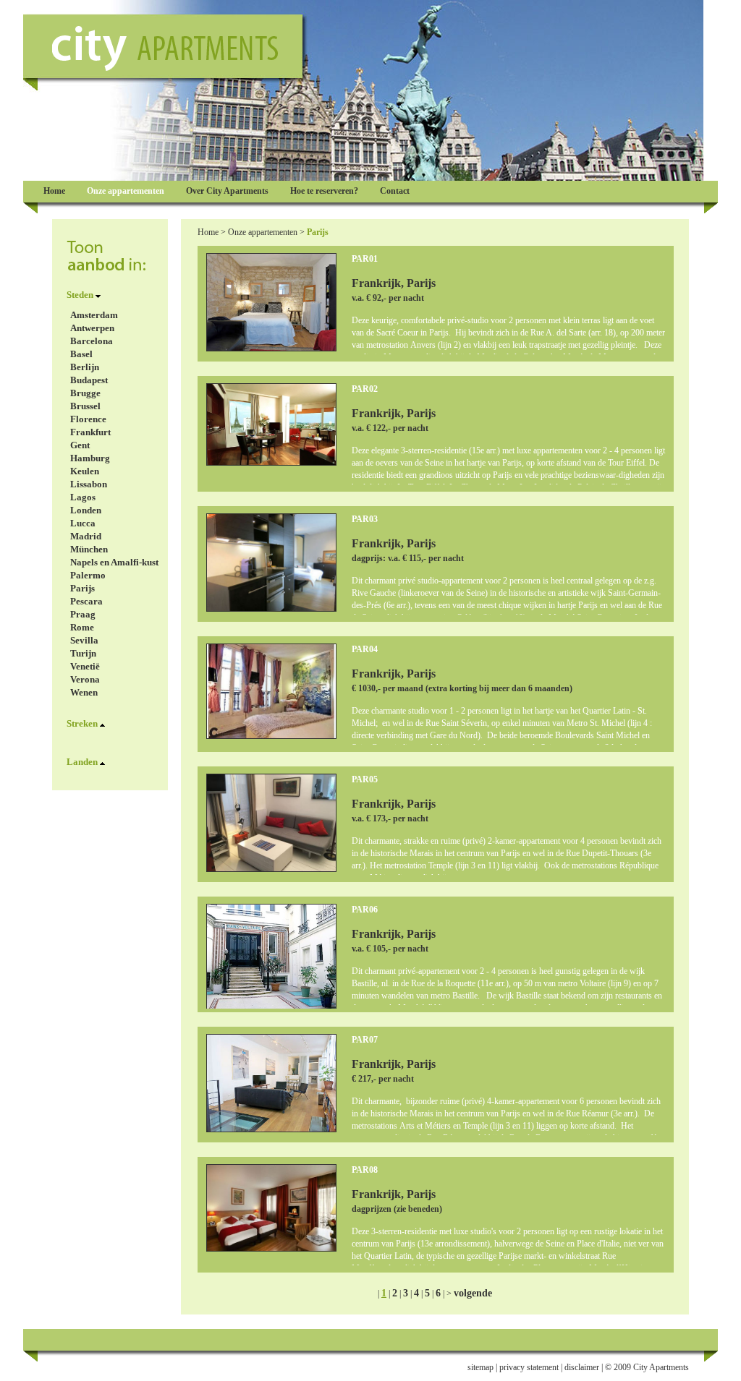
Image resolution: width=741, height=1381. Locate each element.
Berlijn (84, 367)
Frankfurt (90, 432)
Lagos (83, 497)
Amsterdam (94, 314)
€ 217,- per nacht (383, 1079)
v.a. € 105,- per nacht (390, 949)
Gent (80, 445)
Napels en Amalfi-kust (114, 562)
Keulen (84, 471)
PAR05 (365, 779)
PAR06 (365, 910)
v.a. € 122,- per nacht (390, 428)
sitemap (480, 1367)
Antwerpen (92, 327)
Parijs (82, 588)
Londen (85, 510)
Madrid (85, 536)
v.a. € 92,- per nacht (388, 298)
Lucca (83, 523)
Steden (80, 294)
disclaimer (581, 1367)
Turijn (83, 653)
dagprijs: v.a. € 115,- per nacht (408, 558)
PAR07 (365, 1040)
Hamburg (90, 458)
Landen (82, 761)
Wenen (84, 692)
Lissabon (88, 484)
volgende (473, 1293)
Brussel (85, 406)
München (89, 549)
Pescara (86, 601)
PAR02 (365, 389)
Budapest (89, 380)
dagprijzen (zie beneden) (397, 1209)
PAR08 (365, 1170)
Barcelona (91, 340)
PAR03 (365, 519)
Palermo (88, 575)
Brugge (85, 393)
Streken (82, 723)
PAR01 (365, 259)
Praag (83, 614)
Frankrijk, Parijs (394, 283)
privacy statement (529, 1367)
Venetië (85, 666)
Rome (82, 627)
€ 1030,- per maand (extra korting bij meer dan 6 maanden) (462, 688)
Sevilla (84, 640)
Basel (81, 354)
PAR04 (365, 649)
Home (208, 232)
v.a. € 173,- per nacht (390, 818)
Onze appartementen (262, 232)
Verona (85, 679)
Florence (88, 419)
